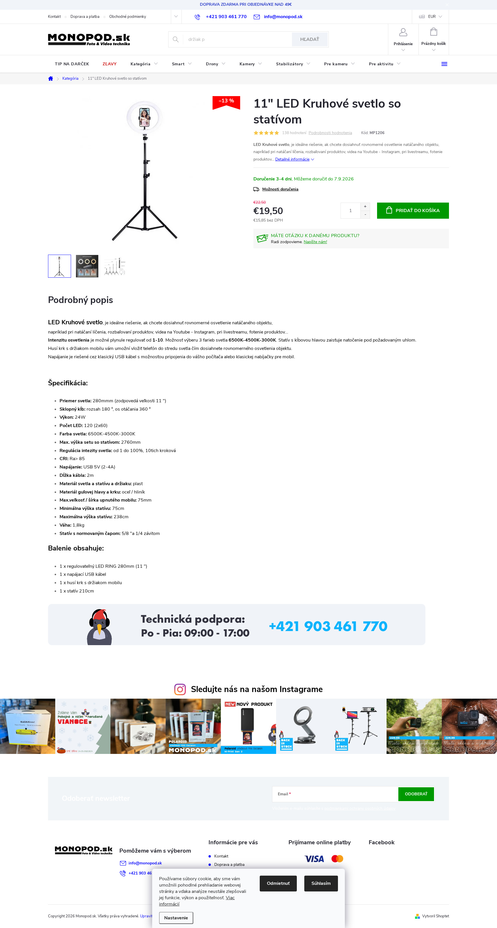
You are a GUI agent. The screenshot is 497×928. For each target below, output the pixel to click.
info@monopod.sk (145, 863)
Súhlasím (321, 883)
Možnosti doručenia (280, 189)
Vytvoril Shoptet (435, 916)
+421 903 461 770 (145, 873)
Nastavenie (176, 918)
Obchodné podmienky (127, 16)
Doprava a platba (85, 16)
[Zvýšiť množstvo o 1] (365, 207)
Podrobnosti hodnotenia (330, 133)
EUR (432, 16)
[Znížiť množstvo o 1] (365, 214)
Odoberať (416, 794)
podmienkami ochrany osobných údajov (359, 808)
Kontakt (54, 16)
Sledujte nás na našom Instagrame (257, 689)
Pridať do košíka (418, 210)
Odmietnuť (278, 883)
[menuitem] (72, 64)
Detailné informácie (292, 159)
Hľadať (309, 39)
